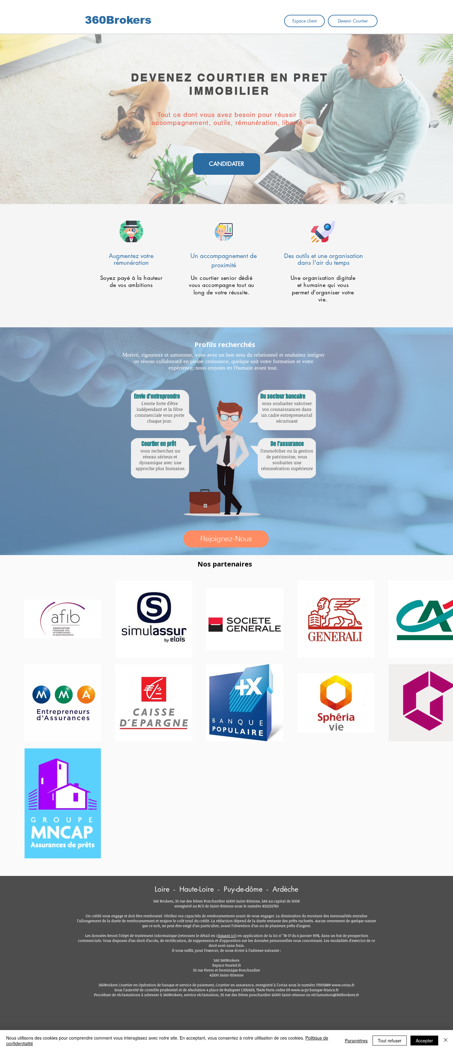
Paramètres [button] (356, 1040)
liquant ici (226, 935)
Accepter (424, 1040)
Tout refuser (390, 1040)
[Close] (445, 1040)
